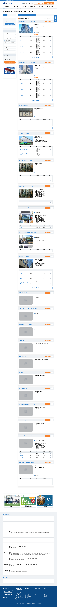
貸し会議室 (36, 589)
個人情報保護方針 (28, 603)
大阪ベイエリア (30, 554)
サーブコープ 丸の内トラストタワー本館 (27, 435)
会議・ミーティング (27, 589)
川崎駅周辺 (36, 532)
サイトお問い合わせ (38, 603)
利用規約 (17, 603)
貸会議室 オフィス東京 (24, 256)
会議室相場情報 (45, 596)
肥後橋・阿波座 (14, 554)
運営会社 (20, 603)
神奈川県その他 (47, 532)
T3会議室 (21, 273)
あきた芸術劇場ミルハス (24, 388)
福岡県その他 (25, 571)
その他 (35, 594)
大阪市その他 (36, 554)
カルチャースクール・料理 (28, 596)
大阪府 (10, 552)
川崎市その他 (39, 532)
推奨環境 (34, 603)
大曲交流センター (22, 372)
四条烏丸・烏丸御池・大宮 (15, 559)
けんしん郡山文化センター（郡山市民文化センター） (30, 308)
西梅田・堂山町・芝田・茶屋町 (18, 553)
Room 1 (21, 40)
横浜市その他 (32, 532)
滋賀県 (28, 558)
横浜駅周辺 (10, 532)
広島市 (10, 565)
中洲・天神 (12, 571)
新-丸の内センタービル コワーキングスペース (28, 186)
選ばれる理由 (16, 6)
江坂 (39, 554)
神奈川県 (10, 531)
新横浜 (30, 532)
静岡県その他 (14, 547)
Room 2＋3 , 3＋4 (22, 52)
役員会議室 (21, 455)
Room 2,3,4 (21, 46)
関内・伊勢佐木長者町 (20, 532)
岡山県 (18, 564)
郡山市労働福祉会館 (23, 292)
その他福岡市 (19, 571)
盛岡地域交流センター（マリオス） (26, 324)
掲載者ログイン (31, 3)
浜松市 (11, 547)
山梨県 (22, 546)
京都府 (10, 558)
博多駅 (10, 571)
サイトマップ (23, 603)
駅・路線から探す (33, 6)
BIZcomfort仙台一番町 (23, 105)
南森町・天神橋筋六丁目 (28, 553)
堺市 (40, 554)
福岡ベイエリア (16, 571)
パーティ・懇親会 (27, 594)
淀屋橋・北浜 (33, 553)
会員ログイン (25, 3)
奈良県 (30, 558)
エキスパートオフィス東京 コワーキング (27, 207)
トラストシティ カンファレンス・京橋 (27, 62)
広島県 (10, 564)
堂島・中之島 (23, 553)
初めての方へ (7, 6)
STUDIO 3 (21, 95)
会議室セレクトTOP (18, 590)
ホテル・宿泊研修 (27, 595)
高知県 (36, 564)
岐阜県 (20, 546)
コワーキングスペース (23, 202)
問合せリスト (48, 0)
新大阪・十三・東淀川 (18, 554)
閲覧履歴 (53, 0)
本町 (35, 553)
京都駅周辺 (10, 559)
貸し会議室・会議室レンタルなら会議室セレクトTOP (9, 8)
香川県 (28, 564)
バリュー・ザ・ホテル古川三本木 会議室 (27, 232)
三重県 (33, 558)
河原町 (19, 559)
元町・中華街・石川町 (26, 532)
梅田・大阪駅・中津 (11, 553)
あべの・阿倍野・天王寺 (25, 554)
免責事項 (31, 603)
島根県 (20, 564)
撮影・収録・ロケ (27, 597)
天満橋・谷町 (48, 553)
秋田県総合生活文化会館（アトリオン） (27, 404)
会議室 (21, 453)
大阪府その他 (43, 554)
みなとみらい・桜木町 (14, 532)
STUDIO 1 (21, 83)
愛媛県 (34, 564)
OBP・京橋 (10, 554)
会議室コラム (45, 595)
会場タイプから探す (49, 6)
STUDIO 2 (21, 89)
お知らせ (45, 594)
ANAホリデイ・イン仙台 (24, 133)
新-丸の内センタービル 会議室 (25, 160)
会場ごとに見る (45, 14)
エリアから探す (24, 6)
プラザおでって (22, 340)
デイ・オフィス (22, 457)
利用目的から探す (41, 6)
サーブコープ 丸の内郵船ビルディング (27, 462)
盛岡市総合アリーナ (23, 356)
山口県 (26, 564)
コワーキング (21, 227)
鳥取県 (23, 564)
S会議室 (21, 278)
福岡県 (10, 570)
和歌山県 (36, 558)
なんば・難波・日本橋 (41, 553)
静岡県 (10, 546)
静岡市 (10, 547)
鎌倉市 (44, 532)
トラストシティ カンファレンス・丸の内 (27, 21)
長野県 (25, 546)
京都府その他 (22, 559)
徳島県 (31, 564)
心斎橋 (37, 553)
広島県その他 (12, 565)
